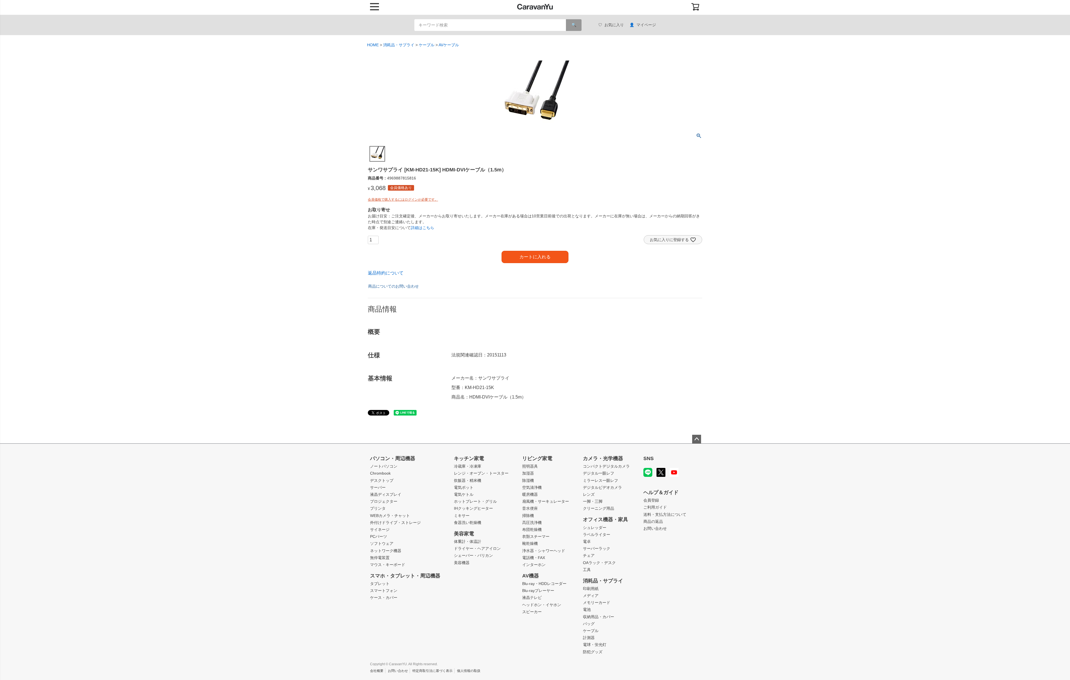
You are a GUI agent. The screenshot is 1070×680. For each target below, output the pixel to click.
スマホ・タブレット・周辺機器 (405, 576)
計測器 (589, 637)
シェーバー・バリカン (473, 555)
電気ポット (463, 487)
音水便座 (530, 508)
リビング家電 (537, 458)
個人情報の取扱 (468, 671)
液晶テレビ (532, 597)
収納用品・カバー (598, 617)
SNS (648, 458)
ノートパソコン (383, 466)
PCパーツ (378, 536)
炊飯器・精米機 (467, 480)
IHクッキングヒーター (473, 508)
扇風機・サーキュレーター (545, 501)
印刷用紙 (591, 588)
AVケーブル (449, 45)
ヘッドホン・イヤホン (541, 605)
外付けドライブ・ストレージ (395, 522)
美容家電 (464, 533)
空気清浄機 (532, 487)
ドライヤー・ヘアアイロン (477, 548)
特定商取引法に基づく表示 (432, 671)
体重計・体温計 (467, 541)
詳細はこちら (422, 227)
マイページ (646, 25)
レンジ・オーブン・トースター (481, 473)
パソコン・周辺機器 (392, 458)
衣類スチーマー (535, 536)
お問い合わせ (655, 528)
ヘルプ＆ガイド (661, 492)
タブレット (380, 583)
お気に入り (614, 25)
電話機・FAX (533, 557)
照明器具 (530, 466)
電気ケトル (463, 494)
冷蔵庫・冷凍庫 (467, 466)
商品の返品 (653, 521)
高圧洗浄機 (532, 522)
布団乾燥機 (532, 529)
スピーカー (532, 611)
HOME (373, 45)
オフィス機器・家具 (605, 519)
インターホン (534, 564)
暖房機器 (530, 494)
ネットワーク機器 (385, 550)
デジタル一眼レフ (598, 473)
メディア (591, 595)
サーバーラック (596, 548)
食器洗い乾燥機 (467, 522)
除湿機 (528, 480)
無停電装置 (380, 557)
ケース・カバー (383, 597)
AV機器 (530, 576)
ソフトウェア (381, 543)
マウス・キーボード (387, 564)
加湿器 (528, 473)
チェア (589, 555)
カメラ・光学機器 (603, 458)
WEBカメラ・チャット (390, 515)
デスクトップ (381, 480)
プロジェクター (383, 501)
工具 (587, 569)
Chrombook (380, 473)
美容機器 (462, 562)
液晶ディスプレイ (385, 494)
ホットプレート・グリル (475, 501)
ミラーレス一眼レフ (600, 480)
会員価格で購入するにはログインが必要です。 (403, 199)
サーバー (378, 487)
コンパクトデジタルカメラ (606, 466)
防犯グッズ (592, 652)
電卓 (587, 541)
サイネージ (380, 529)
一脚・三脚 (592, 501)
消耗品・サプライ (398, 45)
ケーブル (426, 45)
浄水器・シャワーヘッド (543, 550)
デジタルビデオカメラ (602, 487)
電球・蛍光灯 (594, 644)
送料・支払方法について (664, 514)
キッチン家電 (469, 458)
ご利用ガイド (655, 507)
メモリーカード (596, 602)
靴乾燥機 (530, 543)
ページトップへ (696, 439)
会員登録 (651, 500)
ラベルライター (596, 534)
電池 (587, 609)
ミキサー (462, 515)
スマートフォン (383, 590)
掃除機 (528, 515)
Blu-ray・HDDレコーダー (544, 583)
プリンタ (378, 508)
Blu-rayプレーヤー (538, 590)
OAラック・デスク (599, 562)
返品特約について (385, 273)
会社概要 (376, 671)
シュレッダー (594, 527)
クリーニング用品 (598, 508)
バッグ (589, 623)
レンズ (589, 494)
